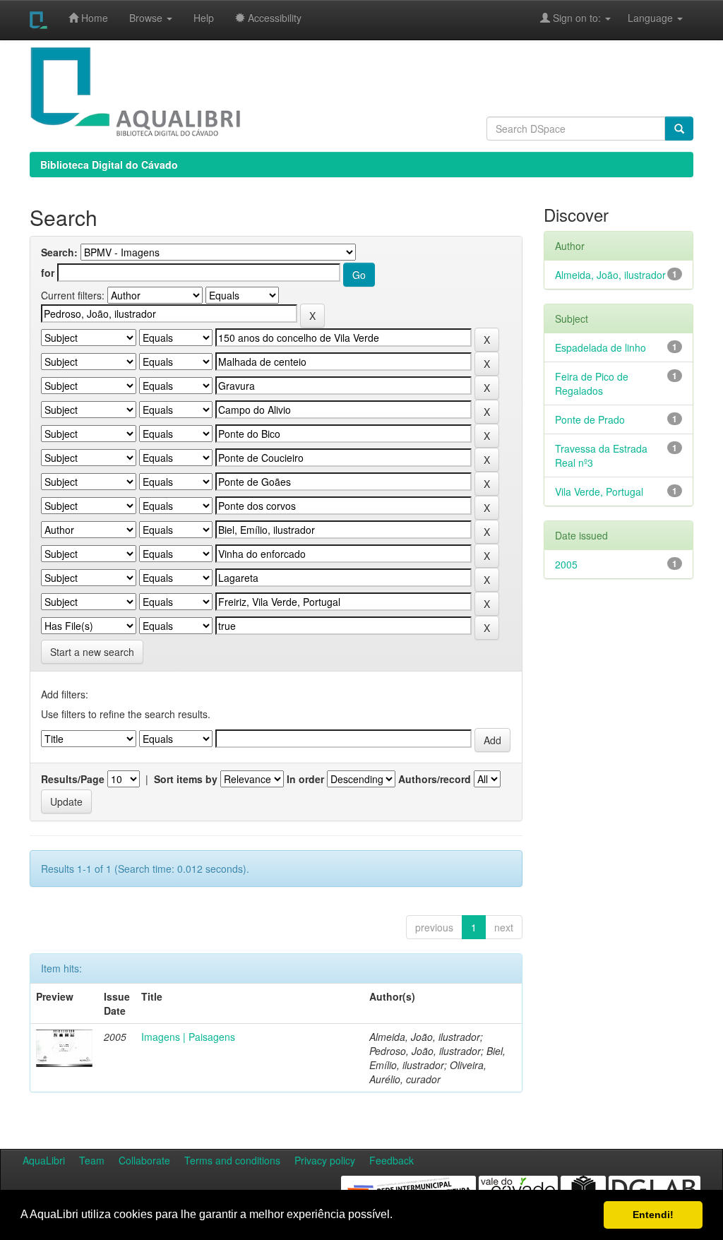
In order (305, 779)
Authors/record (434, 779)
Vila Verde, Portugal (599, 491)
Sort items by (185, 779)
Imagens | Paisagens (188, 1037)
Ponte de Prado (590, 419)
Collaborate (144, 1160)
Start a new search (92, 652)
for (47, 273)
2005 (566, 564)
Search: (59, 252)
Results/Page (72, 779)
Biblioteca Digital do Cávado (109, 164)
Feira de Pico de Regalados (591, 383)
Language (643, 18)
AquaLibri (44, 1160)
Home (93, 18)
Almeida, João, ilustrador (610, 275)
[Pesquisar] (679, 129)
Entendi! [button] (653, 1214)
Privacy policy (324, 1160)
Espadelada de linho (600, 347)
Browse (147, 18)
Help (203, 18)
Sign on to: (577, 18)
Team (91, 1160)
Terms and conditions (232, 1160)
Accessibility (273, 18)
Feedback (391, 1160)
